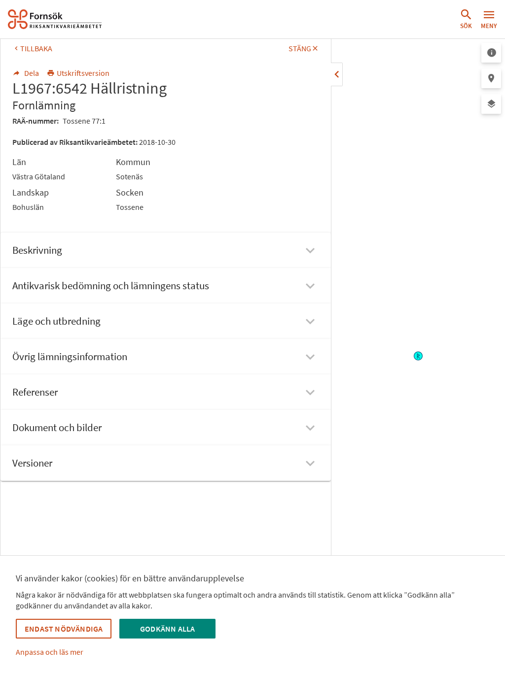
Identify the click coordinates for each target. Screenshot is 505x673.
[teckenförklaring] (491, 53)
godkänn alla (167, 629)
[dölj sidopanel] (337, 74)
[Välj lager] (491, 104)
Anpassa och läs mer (49, 652)
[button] (466, 19)
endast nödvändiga (64, 629)
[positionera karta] (491, 78)
